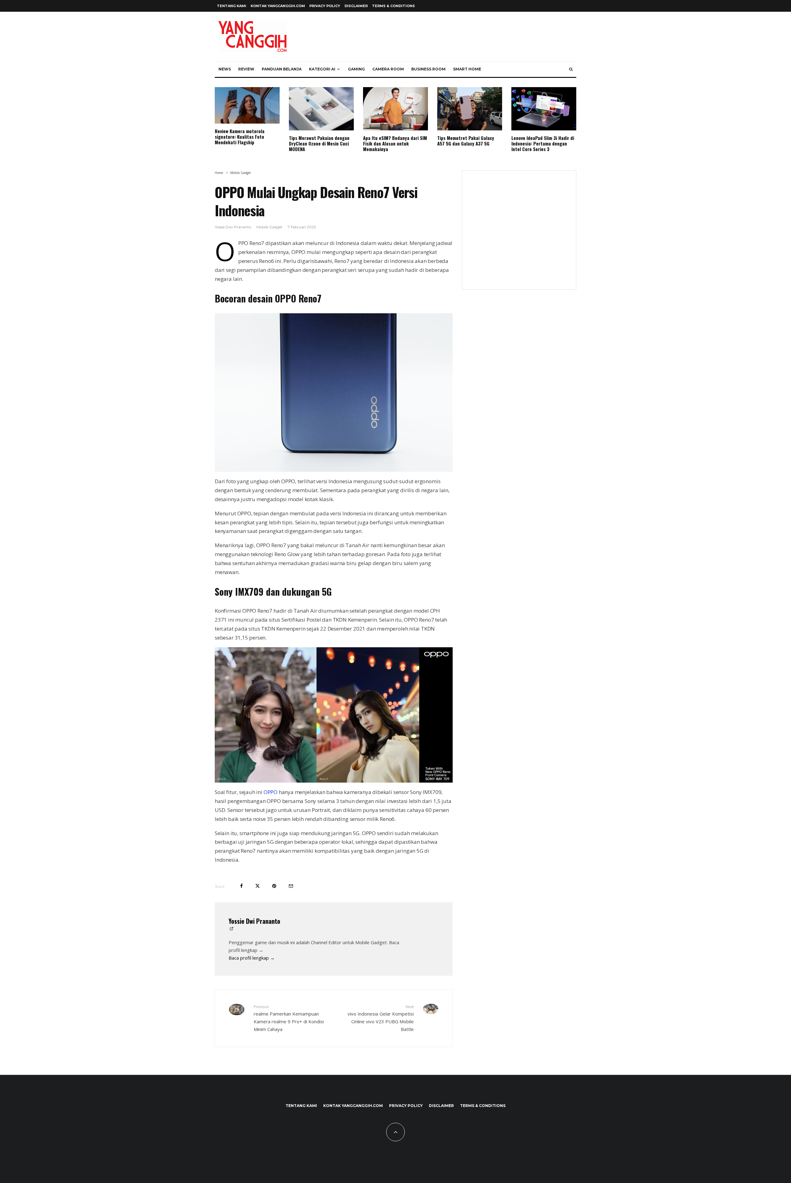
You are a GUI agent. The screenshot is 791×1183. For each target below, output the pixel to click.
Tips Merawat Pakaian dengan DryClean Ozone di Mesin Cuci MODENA (319, 143)
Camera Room (388, 69)
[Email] (291, 886)
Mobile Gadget (269, 227)
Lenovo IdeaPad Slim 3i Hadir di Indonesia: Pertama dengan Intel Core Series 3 (542, 143)
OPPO (270, 792)
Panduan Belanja (282, 69)
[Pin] (274, 886)
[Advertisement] (519, 234)
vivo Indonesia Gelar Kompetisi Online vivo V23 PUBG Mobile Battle (381, 1018)
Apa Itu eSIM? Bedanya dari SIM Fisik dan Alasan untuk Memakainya (395, 143)
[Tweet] (257, 886)
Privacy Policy (324, 6)
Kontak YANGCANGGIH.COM (278, 6)
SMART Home (467, 69)
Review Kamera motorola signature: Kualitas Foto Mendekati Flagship (239, 136)
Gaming (356, 69)
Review (246, 69)
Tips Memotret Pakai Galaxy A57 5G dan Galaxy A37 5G (465, 140)
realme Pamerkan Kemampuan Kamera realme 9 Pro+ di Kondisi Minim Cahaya (289, 1018)
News (224, 69)
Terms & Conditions (393, 6)
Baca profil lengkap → (252, 958)
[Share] (241, 886)
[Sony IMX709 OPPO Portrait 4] (334, 715)
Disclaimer (356, 6)
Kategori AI (322, 69)
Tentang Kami (231, 6)
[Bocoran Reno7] (334, 392)
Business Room (428, 69)
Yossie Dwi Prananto (233, 227)
